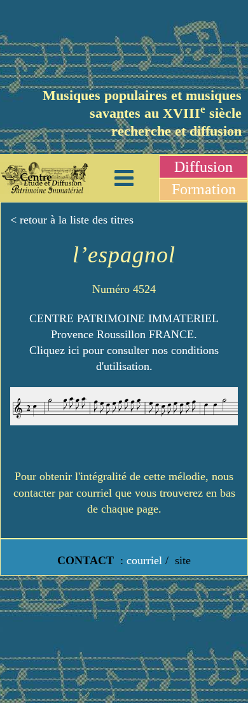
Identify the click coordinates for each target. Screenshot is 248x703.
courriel (144, 560)
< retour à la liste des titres (72, 219)
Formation (204, 189)
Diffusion (203, 167)
